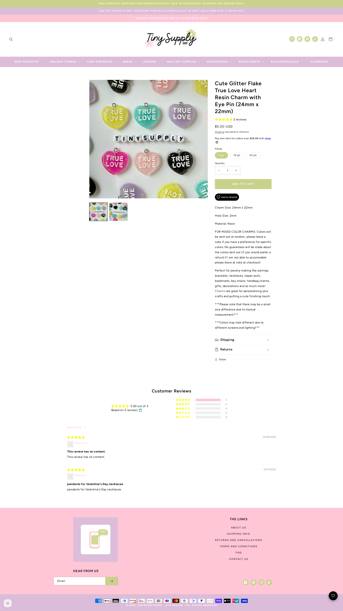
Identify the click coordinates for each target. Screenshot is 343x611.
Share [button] (222, 359)
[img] (76, 437)
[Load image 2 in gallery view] (118, 212)
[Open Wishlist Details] (333, 595)
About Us (238, 527)
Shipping (219, 132)
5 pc (221, 155)
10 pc (236, 155)
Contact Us (238, 559)
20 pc (253, 155)
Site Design (174, 605)
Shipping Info (238, 533)
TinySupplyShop (149, 605)
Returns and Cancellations (238, 540)
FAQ (239, 552)
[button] (11, 39)
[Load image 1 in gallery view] (98, 212)
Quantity (220, 163)
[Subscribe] (111, 581)
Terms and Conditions (238, 546)
